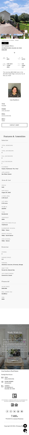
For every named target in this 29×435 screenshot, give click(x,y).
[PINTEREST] (21, 411)
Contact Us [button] (14, 360)
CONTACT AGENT (14, 125)
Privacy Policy (20, 426)
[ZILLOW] (18, 411)
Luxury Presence (18, 418)
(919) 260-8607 (6, 110)
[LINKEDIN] (14, 411)
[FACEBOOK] (7, 411)
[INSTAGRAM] (11, 411)
